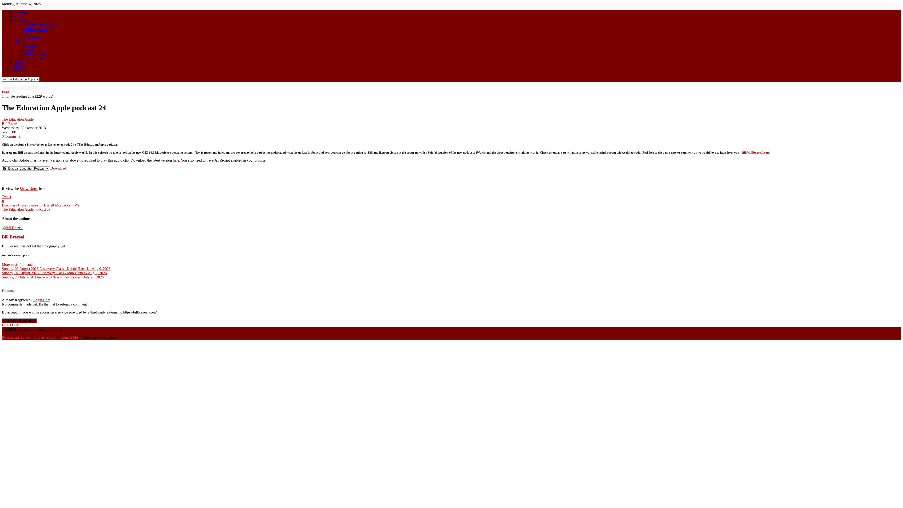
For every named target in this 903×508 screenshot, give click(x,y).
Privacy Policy (45, 337)
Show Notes (29, 189)
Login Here (41, 300)
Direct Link (10, 325)
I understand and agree (19, 320)
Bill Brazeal (11, 124)
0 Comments (11, 136)
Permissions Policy (16, 337)
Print (5, 92)
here (176, 160)
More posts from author (19, 264)
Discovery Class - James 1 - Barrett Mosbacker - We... (42, 205)
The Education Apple (18, 119)
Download (58, 168)
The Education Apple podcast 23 (26, 209)
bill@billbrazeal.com (755, 152)
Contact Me (69, 337)
